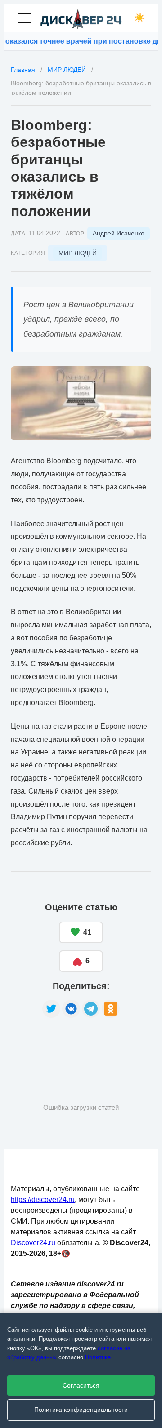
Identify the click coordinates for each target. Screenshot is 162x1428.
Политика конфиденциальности (81, 1409)
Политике (98, 1357)
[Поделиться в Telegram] (91, 1009)
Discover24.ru (33, 1242)
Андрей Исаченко (118, 233)
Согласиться (81, 1385)
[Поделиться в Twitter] (51, 1009)
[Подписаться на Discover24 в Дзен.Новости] (44, 1046)
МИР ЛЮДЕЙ (77, 253)
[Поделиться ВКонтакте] (71, 1009)
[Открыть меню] (25, 18)
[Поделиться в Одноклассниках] (111, 1009)
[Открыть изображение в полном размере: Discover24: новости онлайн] (81, 403)
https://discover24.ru (43, 1199)
